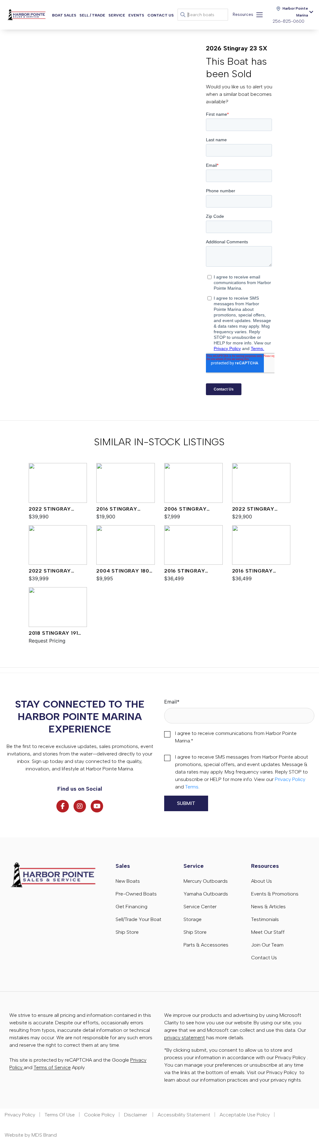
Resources (243, 14)
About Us (261, 881)
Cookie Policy (99, 1115)
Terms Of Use (60, 1115)
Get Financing (131, 907)
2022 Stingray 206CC (50, 509)
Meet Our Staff (268, 932)
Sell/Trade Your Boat (138, 919)
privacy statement (184, 1037)
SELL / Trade (92, 15)
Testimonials (265, 919)
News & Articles (268, 907)
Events (136, 15)
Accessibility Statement (184, 1115)
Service (116, 15)
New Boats (128, 881)
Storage (192, 919)
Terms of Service (52, 1067)
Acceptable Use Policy (245, 1115)
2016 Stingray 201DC (116, 509)
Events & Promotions (274, 894)
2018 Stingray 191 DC (53, 633)
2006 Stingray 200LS (185, 509)
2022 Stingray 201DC (50, 571)
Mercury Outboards (205, 881)
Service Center (200, 907)
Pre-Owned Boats (136, 894)
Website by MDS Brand (31, 1135)
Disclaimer (136, 1115)
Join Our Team (267, 945)
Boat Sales (64, 15)
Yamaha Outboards (205, 894)
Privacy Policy (290, 779)
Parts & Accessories (205, 945)
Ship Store (127, 932)
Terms (191, 787)
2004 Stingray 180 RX (122, 571)
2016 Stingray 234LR (184, 571)
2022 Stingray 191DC (253, 509)
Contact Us (160, 15)
